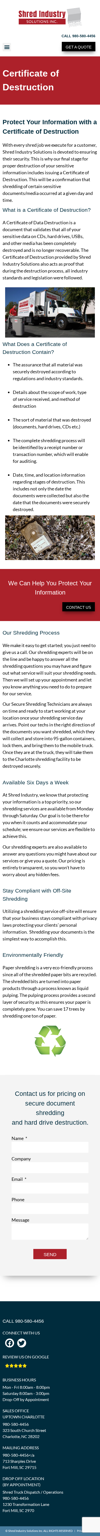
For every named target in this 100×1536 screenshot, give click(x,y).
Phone (18, 1199)
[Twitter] (21, 1343)
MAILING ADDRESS (21, 1447)
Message (20, 1220)
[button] (7, 47)
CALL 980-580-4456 (78, 36)
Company (21, 1158)
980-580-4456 (16, 1424)
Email (18, 1179)
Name (18, 1138)
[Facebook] (9, 1343)
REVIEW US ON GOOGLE (26, 1356)
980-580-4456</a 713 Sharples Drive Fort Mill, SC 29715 (19, 1461)
